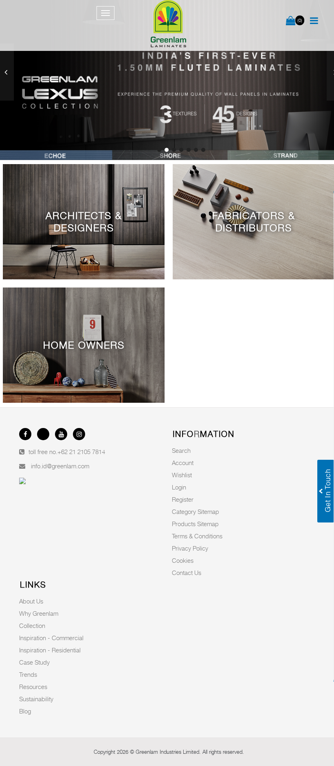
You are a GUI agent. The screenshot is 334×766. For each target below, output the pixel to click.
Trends (28, 674)
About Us (31, 601)
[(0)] (290, 21)
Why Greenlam (38, 613)
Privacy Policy (190, 548)
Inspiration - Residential (50, 650)
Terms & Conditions (197, 536)
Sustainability (36, 698)
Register (182, 499)
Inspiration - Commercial (51, 637)
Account (182, 462)
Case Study (34, 662)
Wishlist (182, 474)
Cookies (182, 560)
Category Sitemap (195, 511)
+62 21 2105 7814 (81, 451)
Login (179, 487)
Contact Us (186, 572)
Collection (32, 625)
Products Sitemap (195, 523)
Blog (25, 711)
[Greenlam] (168, 25)
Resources (33, 686)
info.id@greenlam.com (60, 466)
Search (181, 450)
